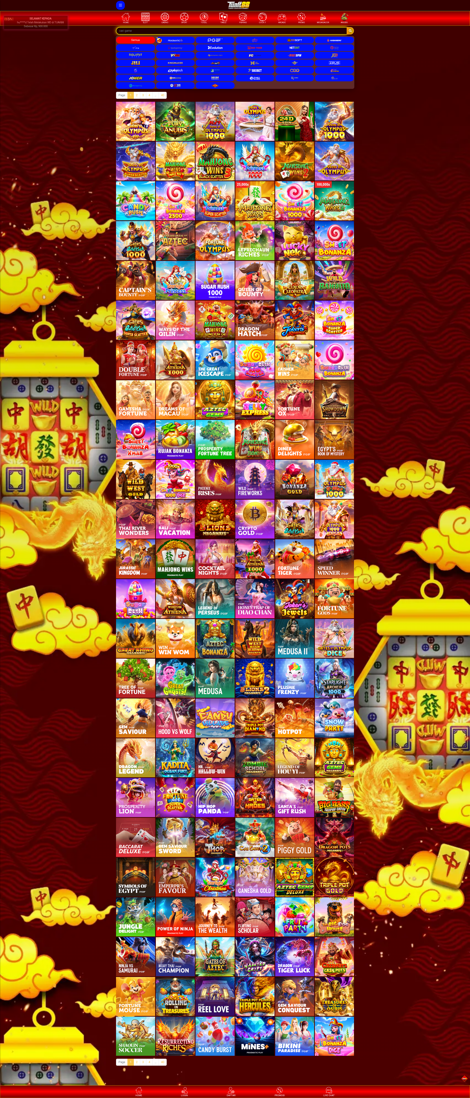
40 (162, 95)
